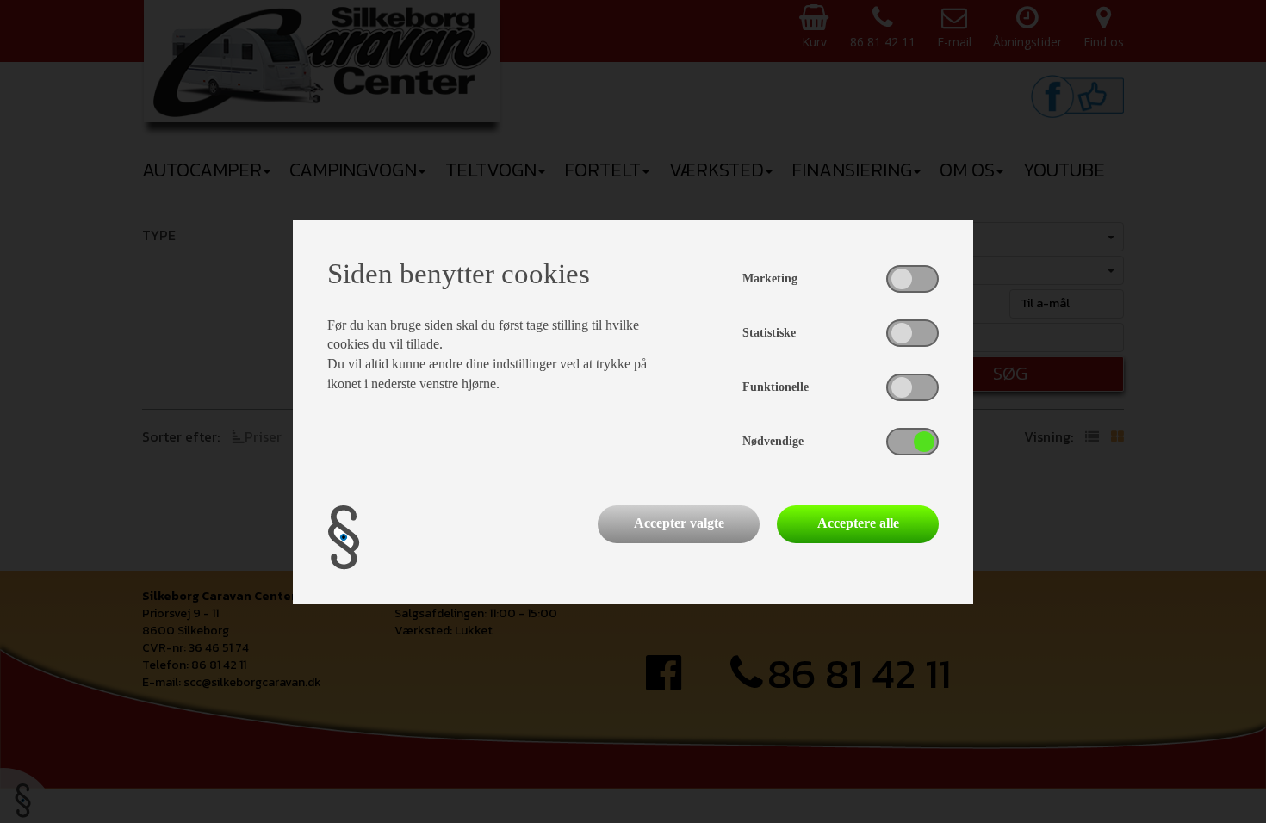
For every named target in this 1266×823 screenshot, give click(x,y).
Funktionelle (775, 387)
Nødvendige (773, 441)
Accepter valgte (679, 523)
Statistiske (769, 332)
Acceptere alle (858, 523)
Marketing (769, 278)
